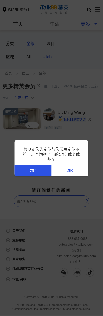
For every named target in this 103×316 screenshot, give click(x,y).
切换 (70, 170)
